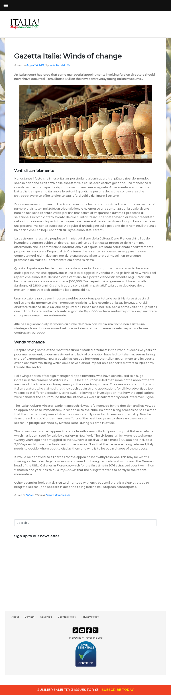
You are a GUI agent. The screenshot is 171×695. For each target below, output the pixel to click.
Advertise (46, 616)
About (15, 616)
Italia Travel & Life (59, 65)
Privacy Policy (90, 616)
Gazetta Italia (62, 495)
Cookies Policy (67, 616)
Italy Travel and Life (90, 637)
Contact (29, 616)
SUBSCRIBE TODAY (118, 690)
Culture (30, 495)
